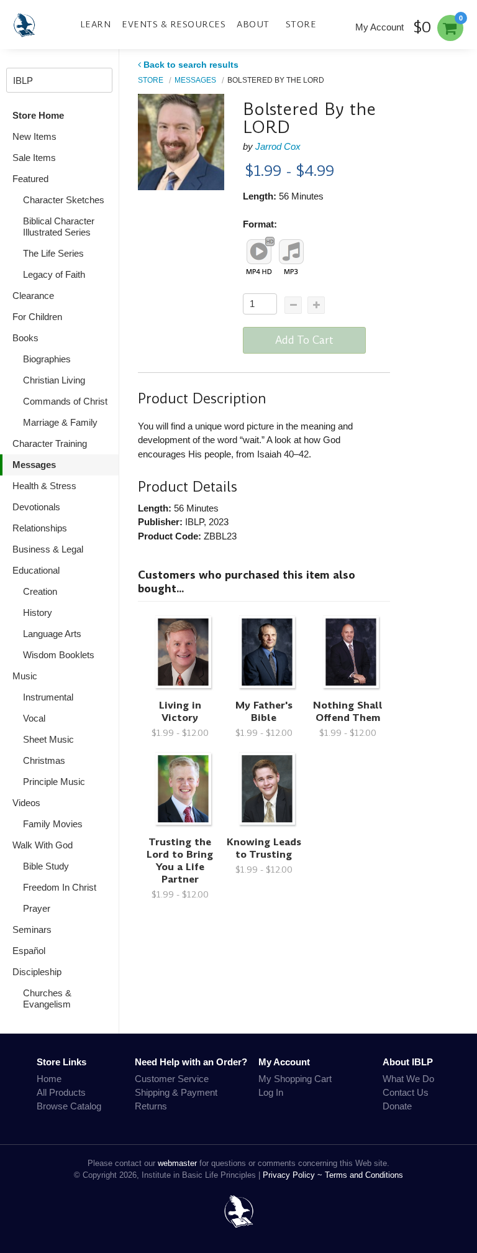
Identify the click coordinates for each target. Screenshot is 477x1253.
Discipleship (36, 971)
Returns (151, 1106)
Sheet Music (48, 739)
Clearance (33, 295)
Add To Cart (304, 340)
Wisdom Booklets (58, 654)
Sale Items (34, 157)
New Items (34, 136)
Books (25, 338)
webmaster (177, 1163)
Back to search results (190, 64)
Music (24, 676)
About (253, 24)
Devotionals (36, 507)
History (37, 612)
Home (49, 1078)
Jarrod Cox (278, 146)
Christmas (44, 760)
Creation (40, 591)
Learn (95, 24)
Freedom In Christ (59, 887)
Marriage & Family (60, 422)
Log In (270, 1092)
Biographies (47, 359)
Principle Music (54, 781)
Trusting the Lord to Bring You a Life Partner (180, 860)
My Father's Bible (264, 711)
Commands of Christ (65, 401)
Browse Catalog (69, 1106)
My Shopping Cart (295, 1078)
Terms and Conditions (364, 1175)
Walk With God (42, 845)
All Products (61, 1092)
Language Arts (52, 633)
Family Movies (53, 824)
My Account (379, 27)
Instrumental (48, 697)
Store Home (38, 115)
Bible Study (46, 866)
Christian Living (54, 380)
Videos (26, 802)
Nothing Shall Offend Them (348, 711)
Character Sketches (63, 200)
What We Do (408, 1078)
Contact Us (406, 1092)
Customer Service (172, 1078)
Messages (34, 464)
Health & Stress (44, 485)
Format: (260, 224)
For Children (37, 316)
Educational (36, 570)
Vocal (34, 718)
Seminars (32, 929)
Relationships (39, 528)
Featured (30, 178)
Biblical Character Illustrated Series (58, 226)
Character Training (49, 443)
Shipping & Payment (176, 1092)
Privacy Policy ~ (294, 1175)
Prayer (36, 908)
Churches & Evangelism (47, 998)
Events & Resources (173, 24)
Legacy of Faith (54, 274)
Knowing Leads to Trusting (264, 848)
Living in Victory (180, 711)
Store (301, 24)
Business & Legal (47, 549)
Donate (397, 1106)
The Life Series (53, 253)
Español (28, 950)
